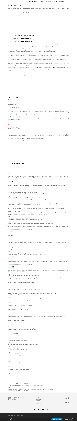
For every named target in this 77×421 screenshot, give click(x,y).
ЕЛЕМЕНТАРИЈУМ (65, 398)
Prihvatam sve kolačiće (57, 419)
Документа (38, 399)
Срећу (54, 67)
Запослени (38, 400)
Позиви (35, 1)
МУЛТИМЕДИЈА (55, 1)
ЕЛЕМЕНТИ (26, 73)
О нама (26, 1)
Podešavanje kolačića (68, 419)
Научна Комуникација (41, 67)
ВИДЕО (67, 399)
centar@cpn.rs (14, 403)
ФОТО (67, 401)
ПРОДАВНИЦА (66, 402)
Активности (48, 1)
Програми (31, 1)
